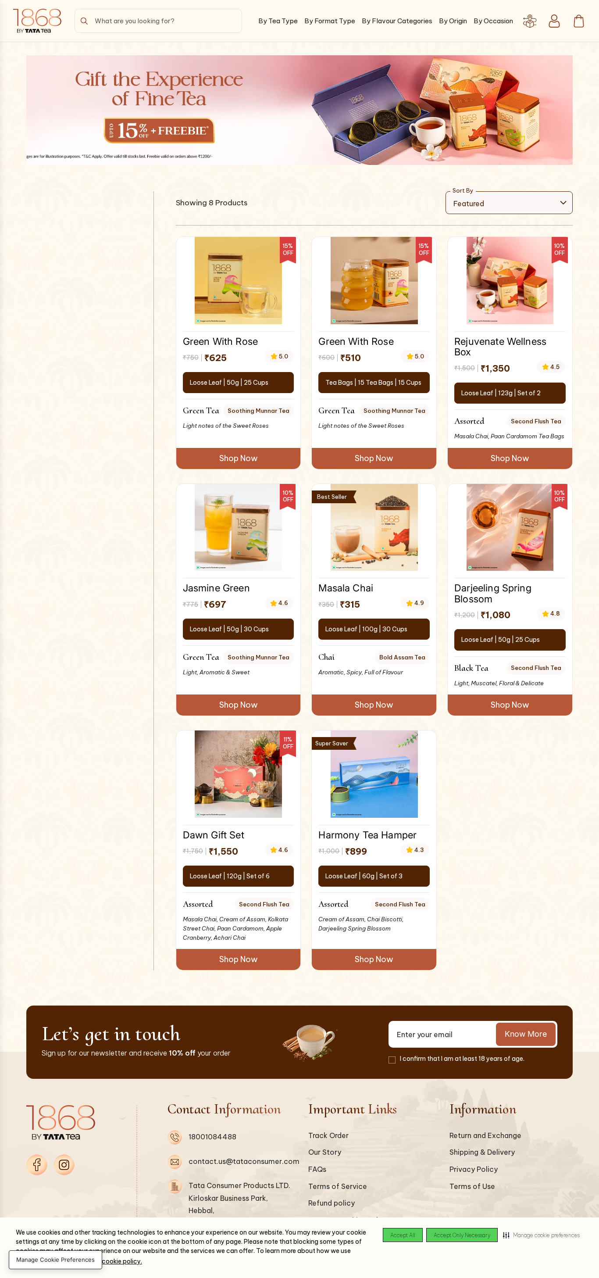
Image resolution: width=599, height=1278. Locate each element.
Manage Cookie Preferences (55, 1259)
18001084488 (212, 1136)
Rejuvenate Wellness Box (500, 346)
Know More (526, 1033)
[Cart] (579, 21)
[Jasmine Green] (238, 527)
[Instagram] (64, 1164)
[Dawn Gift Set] (238, 774)
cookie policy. (122, 1261)
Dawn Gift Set (213, 834)
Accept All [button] (402, 1235)
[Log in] (554, 21)
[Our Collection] (529, 21)
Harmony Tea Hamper (367, 834)
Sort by (463, 190)
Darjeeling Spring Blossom (492, 593)
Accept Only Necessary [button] (462, 1235)
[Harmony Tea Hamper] (374, 774)
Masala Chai (345, 587)
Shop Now (238, 458)
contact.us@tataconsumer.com (244, 1161)
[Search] (84, 21)
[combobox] (158, 21)
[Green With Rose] (238, 280)
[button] (541, 1235)
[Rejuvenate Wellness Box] (510, 280)
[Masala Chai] (374, 527)
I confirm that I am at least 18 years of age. (462, 1059)
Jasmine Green (216, 587)
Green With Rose (220, 341)
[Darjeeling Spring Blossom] (510, 527)
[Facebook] (36, 1164)
